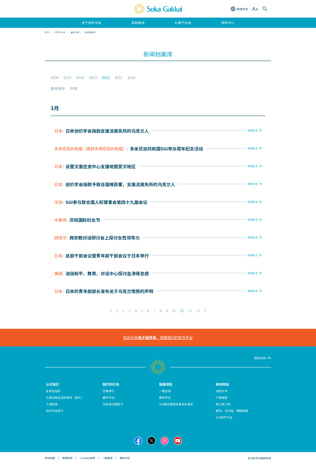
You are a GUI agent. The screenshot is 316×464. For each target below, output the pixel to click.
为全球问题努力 (113, 404)
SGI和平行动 (224, 417)
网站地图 (50, 458)
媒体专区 (165, 397)
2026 (54, 77)
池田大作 (221, 391)
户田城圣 (221, 397)
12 (190, 310)
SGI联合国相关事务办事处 (176, 404)
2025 (67, 77)
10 (174, 310)
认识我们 (52, 384)
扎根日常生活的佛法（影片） (65, 397)
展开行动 (108, 397)
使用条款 (67, 458)
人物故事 (52, 404)
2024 (80, 77)
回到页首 (260, 358)
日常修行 (108, 391)
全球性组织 (53, 391)
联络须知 (165, 384)
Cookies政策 (87, 458)
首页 (47, 32)
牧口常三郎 (223, 404)
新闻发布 (57, 88)
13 (198, 310)
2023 (93, 77)
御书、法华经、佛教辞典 (232, 410)
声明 (73, 88)
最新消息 (75, 32)
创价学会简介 (54, 410)
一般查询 (165, 391)
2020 (131, 77)
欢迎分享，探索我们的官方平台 (158, 337)
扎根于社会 (59, 32)
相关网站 (222, 384)
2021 (118, 77)
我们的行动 (111, 384)
